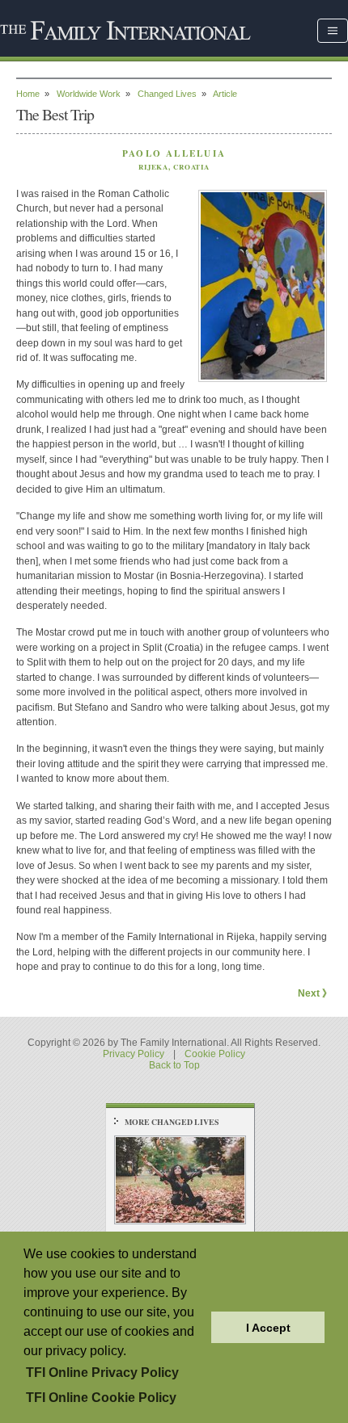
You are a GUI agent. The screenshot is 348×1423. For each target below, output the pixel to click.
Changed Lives (167, 94)
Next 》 (315, 993)
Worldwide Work (89, 94)
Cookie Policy (215, 1054)
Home (28, 94)
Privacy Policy (133, 1054)
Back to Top (174, 1065)
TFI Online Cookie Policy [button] (101, 1397)
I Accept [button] (268, 1327)
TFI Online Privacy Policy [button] (102, 1372)
